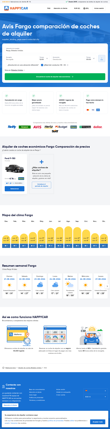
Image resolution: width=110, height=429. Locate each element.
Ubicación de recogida (12, 48)
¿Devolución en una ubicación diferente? (23, 65)
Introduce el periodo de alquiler (41, 185)
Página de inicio (10, 368)
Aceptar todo (98, 422)
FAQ (48, 8)
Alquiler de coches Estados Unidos (30, 368)
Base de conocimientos (37, 389)
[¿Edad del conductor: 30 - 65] (42, 65)
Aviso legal (32, 395)
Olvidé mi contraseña (63, 392)
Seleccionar (14, 189)
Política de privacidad (36, 397)
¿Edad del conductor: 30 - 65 (55, 65)
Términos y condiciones (37, 400)
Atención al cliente (60, 8)
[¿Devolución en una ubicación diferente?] (6, 65)
